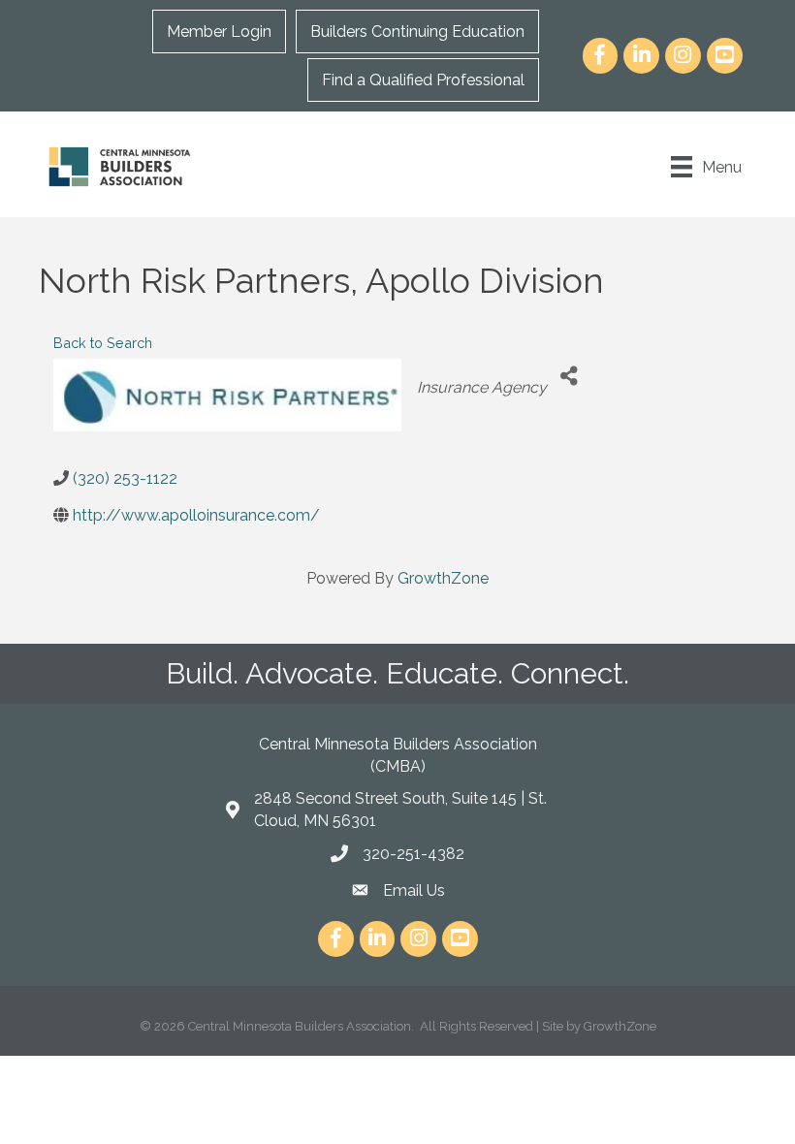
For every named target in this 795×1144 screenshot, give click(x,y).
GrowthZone (443, 578)
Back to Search (102, 342)
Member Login (219, 31)
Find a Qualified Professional (423, 80)
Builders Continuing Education (417, 31)
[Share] (568, 375)
